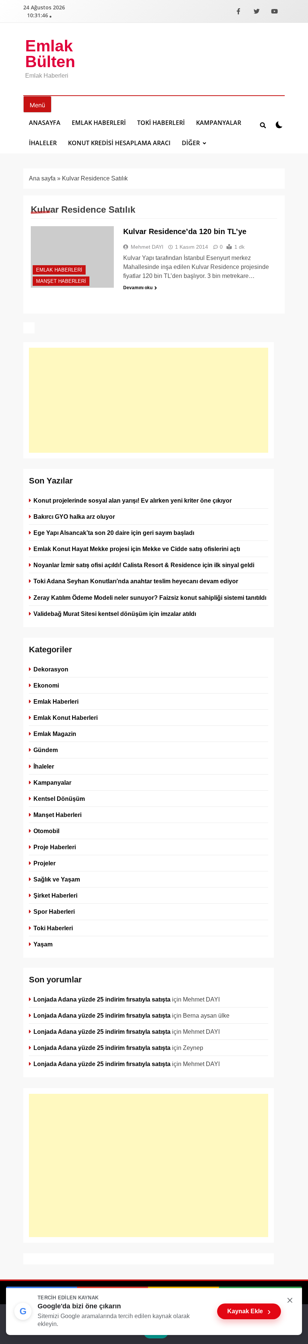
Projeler (44, 863)
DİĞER (191, 143)
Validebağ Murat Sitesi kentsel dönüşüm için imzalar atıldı (114, 613)
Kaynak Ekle (249, 1311)
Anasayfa (44, 123)
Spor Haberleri (54, 911)
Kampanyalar (218, 123)
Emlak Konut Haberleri (65, 717)
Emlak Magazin (54, 733)
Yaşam (43, 943)
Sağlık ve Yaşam (56, 879)
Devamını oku (137, 287)
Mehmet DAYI (147, 247)
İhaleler (43, 143)
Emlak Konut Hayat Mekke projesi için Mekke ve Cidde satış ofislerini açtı (136, 548)
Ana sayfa (42, 178)
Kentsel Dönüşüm (59, 798)
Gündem (45, 749)
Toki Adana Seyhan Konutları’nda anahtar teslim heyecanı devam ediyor (135, 581)
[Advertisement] (148, 400)
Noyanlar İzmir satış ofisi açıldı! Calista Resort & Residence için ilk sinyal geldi (143, 565)
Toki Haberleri (161, 123)
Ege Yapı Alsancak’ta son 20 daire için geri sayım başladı (113, 532)
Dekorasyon (50, 669)
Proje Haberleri (54, 847)
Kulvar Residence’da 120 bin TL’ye (184, 231)
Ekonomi (46, 685)
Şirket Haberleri (55, 895)
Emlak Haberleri (99, 123)
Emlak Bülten (50, 54)
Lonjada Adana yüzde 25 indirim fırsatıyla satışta (102, 999)
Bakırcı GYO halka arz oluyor (74, 516)
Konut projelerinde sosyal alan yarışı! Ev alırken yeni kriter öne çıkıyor (132, 500)
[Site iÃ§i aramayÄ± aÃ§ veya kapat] (263, 125)
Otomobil (46, 830)
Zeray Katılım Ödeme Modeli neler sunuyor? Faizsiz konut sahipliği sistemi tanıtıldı (149, 597)
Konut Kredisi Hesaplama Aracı (119, 143)
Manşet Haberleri (61, 281)
